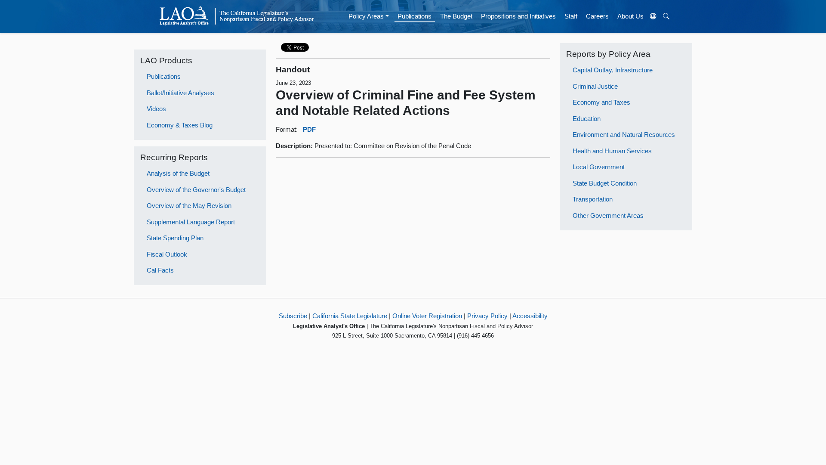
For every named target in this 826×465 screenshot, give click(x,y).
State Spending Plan (175, 238)
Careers (597, 16)
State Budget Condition (605, 183)
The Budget (456, 16)
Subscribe (293, 315)
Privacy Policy (487, 315)
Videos (156, 108)
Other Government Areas (608, 215)
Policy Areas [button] (366, 16)
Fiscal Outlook (167, 254)
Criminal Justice (595, 86)
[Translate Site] (653, 16)
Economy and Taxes (601, 102)
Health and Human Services (612, 151)
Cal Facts (160, 270)
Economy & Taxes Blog (180, 125)
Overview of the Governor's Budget (196, 189)
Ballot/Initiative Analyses (180, 92)
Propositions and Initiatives (518, 16)
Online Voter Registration (427, 315)
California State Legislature (349, 315)
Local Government (599, 166)
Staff (570, 16)
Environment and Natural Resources (624, 134)
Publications (414, 16)
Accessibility (530, 315)
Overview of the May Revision (189, 205)
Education (587, 118)
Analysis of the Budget (178, 173)
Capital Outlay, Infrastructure (613, 70)
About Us (630, 16)
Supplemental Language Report (191, 222)
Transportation (593, 199)
